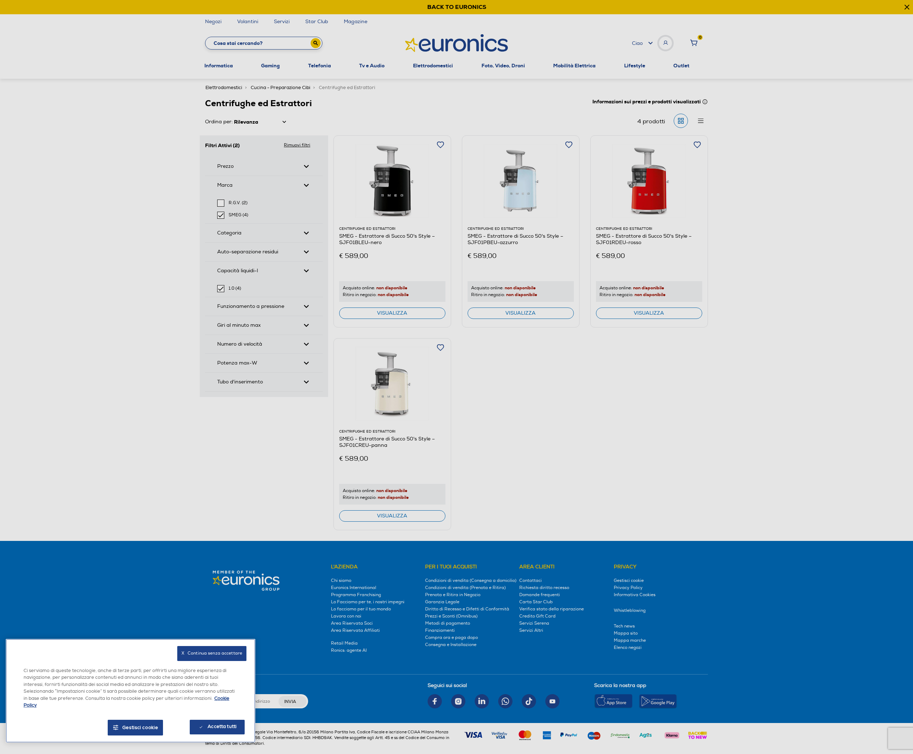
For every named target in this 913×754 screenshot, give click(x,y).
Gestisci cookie (140, 727)
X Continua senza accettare (212, 653)
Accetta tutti (222, 726)
